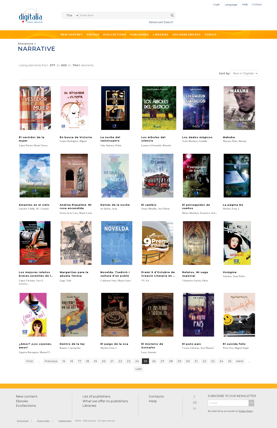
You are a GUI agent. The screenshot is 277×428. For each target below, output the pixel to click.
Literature (25, 43)
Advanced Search (161, 22)
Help (153, 401)
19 (95, 361)
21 (111, 361)
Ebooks (93, 34)
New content (26, 396)
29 (179, 361)
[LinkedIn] (197, 409)
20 (104, 361)
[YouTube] (197, 403)
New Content (72, 34)
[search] (172, 15)
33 (213, 361)
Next (239, 361)
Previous (51, 361)
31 (196, 361)
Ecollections (114, 34)
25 (145, 361)
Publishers (139, 34)
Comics (210, 34)
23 (128, 361)
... (39, 361)
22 (120, 361)
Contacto (156, 396)
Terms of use (22, 421)
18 (87, 361)
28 (171, 361)
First (29, 361)
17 (79, 361)
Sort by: (224, 73)
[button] (216, 4)
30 (188, 361)
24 (137, 361)
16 (71, 361)
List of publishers (96, 396)
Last (138, 369)
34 (221, 361)
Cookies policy (65, 421)
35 (229, 361)
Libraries (160, 34)
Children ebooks (186, 34)
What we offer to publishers (105, 401)
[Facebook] (197, 397)
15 (63, 361)
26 (154, 361)
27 (162, 361)
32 (204, 361)
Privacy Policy (246, 411)
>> (251, 403)
